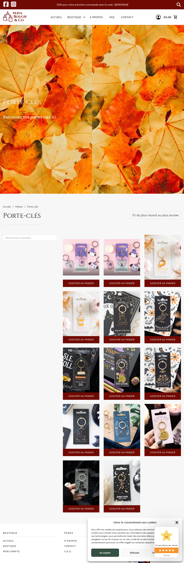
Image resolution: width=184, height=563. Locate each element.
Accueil (56, 17)
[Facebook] (6, 4)
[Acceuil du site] (15, 17)
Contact (127, 17)
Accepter (105, 552)
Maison (19, 206)
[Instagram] (14, 4)
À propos (96, 17)
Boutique (74, 17)
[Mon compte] (158, 17)
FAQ (112, 17)
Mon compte (11, 551)
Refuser (134, 552)
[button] (177, 522)
